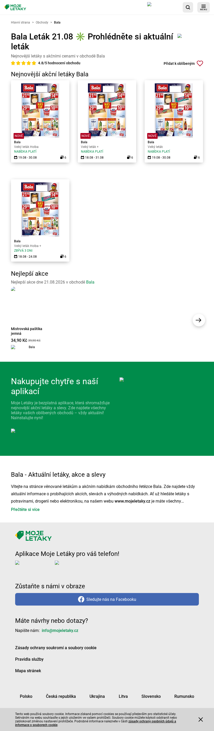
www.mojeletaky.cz (132, 501)
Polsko (26, 696)
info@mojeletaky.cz (60, 630)
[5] (34, 63)
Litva (123, 696)
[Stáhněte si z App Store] (163, 7)
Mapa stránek (28, 670)
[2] (18, 63)
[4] (29, 63)
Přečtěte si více (25, 509)
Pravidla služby (29, 659)
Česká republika (61, 696)
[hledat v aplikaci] (188, 7)
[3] (24, 63)
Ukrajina (97, 696)
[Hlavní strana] (15, 7)
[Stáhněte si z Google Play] (76, 567)
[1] (13, 63)
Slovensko (151, 696)
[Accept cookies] (200, 719)
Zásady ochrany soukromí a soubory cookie (56, 647)
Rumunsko (184, 696)
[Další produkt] (199, 320)
